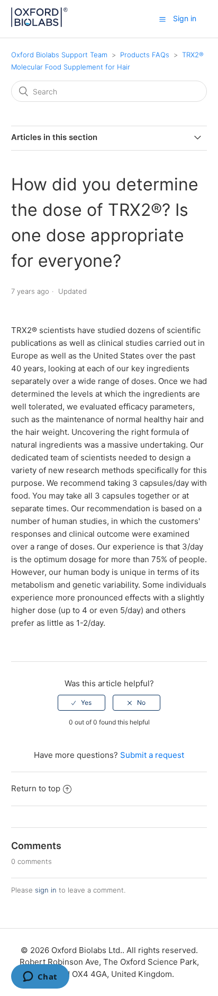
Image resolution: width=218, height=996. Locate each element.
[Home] (39, 24)
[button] (162, 19)
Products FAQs (145, 54)
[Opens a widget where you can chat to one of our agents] (40, 977)
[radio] (81, 703)
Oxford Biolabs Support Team (59, 54)
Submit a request (152, 755)
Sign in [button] (184, 18)
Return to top (35, 788)
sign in (46, 890)
